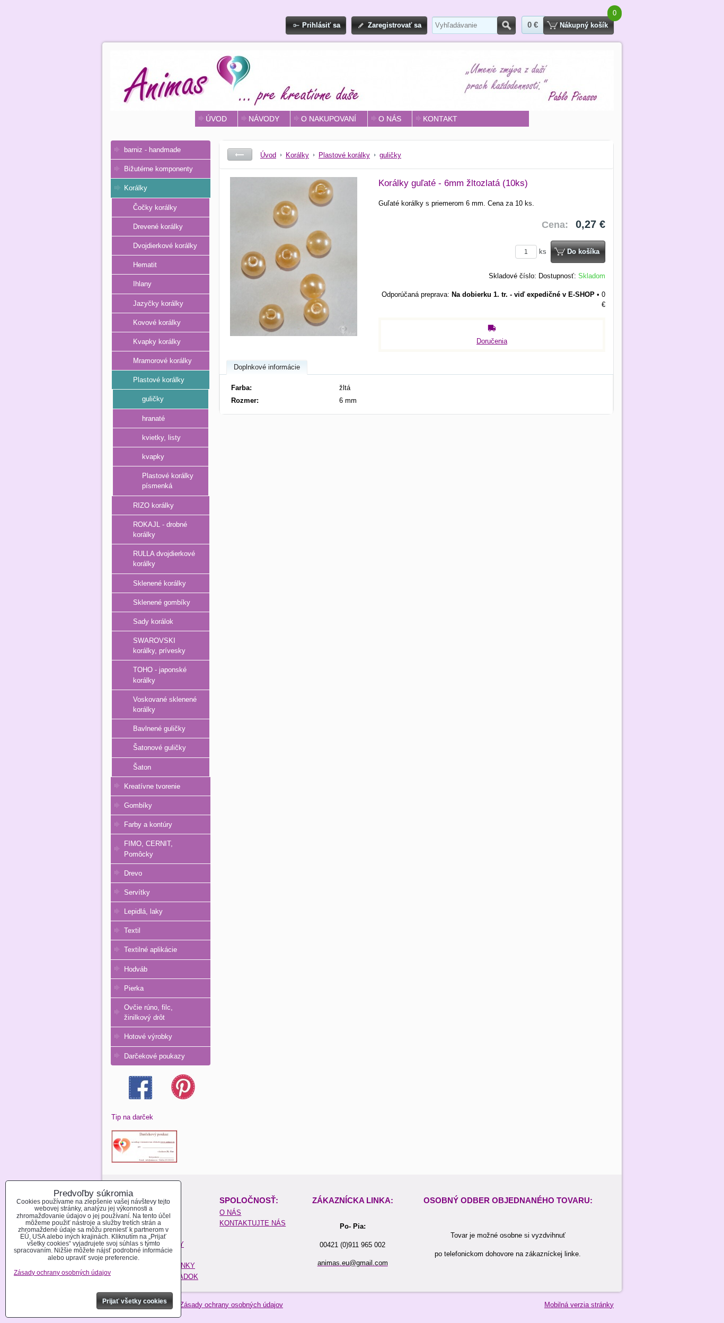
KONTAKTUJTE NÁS (252, 1223)
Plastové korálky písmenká (167, 481)
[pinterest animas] (183, 1097)
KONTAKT (440, 118)
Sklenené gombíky (161, 602)
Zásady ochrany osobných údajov (231, 1305)
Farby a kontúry (148, 824)
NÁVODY (264, 118)
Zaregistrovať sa (394, 25)
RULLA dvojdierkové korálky (164, 559)
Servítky (137, 892)
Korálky (135, 188)
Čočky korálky (155, 207)
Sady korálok (153, 621)
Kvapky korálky (157, 342)
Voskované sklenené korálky (165, 704)
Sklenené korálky (159, 583)
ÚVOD (216, 118)
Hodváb (135, 969)
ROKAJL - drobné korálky (160, 530)
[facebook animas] (140, 1097)
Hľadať (506, 25)
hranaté (153, 418)
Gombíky (138, 805)
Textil (132, 930)
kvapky (153, 457)
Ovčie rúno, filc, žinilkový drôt (148, 1012)
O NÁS (389, 118)
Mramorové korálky (162, 361)
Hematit (145, 265)
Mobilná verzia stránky (579, 1305)
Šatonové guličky (159, 748)
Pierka (134, 988)
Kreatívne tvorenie (152, 786)
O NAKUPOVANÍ (328, 118)
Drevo (133, 873)
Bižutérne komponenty (158, 169)
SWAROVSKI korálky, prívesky (159, 646)
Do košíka (583, 251)
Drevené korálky (158, 227)
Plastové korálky (158, 380)
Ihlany (142, 284)
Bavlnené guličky (159, 729)
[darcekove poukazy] (144, 1161)
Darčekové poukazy (154, 1056)
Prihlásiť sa (321, 25)
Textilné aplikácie (150, 950)
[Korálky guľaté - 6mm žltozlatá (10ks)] (293, 256)
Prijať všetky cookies (134, 1301)
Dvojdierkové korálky (165, 246)
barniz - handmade (152, 150)
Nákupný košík (584, 25)
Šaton (142, 767)
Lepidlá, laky (143, 911)
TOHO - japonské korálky (160, 675)
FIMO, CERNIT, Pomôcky (148, 849)
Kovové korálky (157, 323)
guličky (153, 399)
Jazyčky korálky (158, 303)
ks (544, 251)
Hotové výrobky (148, 1036)
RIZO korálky (153, 505)
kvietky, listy (161, 438)
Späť (239, 154)
